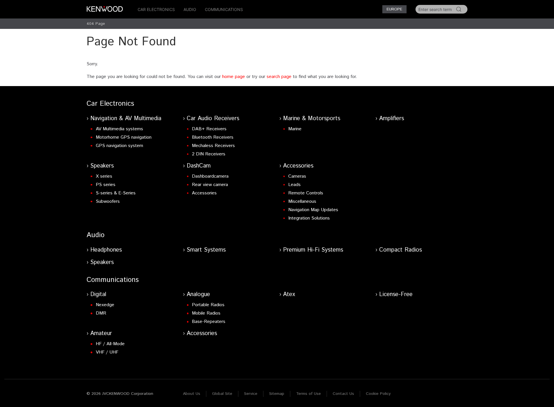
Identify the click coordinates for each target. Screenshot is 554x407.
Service (250, 394)
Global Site (222, 394)
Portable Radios (208, 305)
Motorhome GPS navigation (123, 137)
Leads (294, 184)
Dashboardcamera (210, 176)
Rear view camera (210, 184)
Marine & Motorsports (311, 118)
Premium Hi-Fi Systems (313, 250)
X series (104, 176)
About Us (191, 394)
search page (279, 76)
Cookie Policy (378, 394)
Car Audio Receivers (213, 118)
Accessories (204, 193)
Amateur (101, 333)
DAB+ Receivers (209, 129)
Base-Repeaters (208, 321)
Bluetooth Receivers (212, 137)
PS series (105, 184)
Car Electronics (156, 9)
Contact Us (343, 394)
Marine (295, 129)
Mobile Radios (206, 313)
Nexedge (105, 305)
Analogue (198, 294)
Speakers (102, 166)
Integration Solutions (309, 218)
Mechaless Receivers (213, 145)
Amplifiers (391, 118)
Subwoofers (108, 201)
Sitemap (276, 394)
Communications (224, 9)
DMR (101, 313)
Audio (190, 9)
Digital (98, 294)
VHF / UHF (107, 352)
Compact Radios (400, 250)
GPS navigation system (119, 145)
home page (233, 76)
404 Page (96, 24)
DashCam (199, 166)
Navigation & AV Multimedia (125, 118)
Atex (289, 294)
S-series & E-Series (116, 193)
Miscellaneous (302, 201)
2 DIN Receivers (208, 154)
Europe (394, 9)
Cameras (297, 176)
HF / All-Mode (110, 344)
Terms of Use (308, 394)
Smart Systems (206, 250)
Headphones (106, 250)
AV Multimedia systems (119, 129)
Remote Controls (305, 193)
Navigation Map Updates (313, 210)
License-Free (396, 294)
